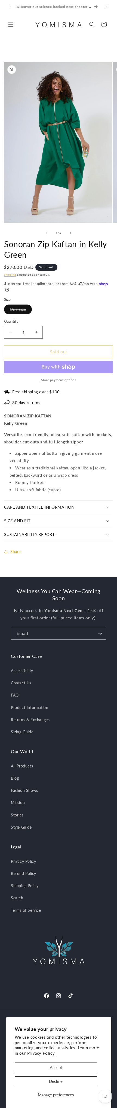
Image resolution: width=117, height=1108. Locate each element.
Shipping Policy (25, 885)
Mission (18, 802)
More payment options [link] (58, 380)
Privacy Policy (23, 861)
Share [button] (15, 551)
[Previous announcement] (10, 7)
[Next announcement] (107, 7)
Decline (56, 1081)
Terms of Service (26, 910)
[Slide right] (70, 233)
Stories (17, 815)
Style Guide (21, 827)
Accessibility (22, 670)
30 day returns (26, 402)
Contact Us (21, 683)
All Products (22, 766)
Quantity (11, 321)
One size (21, 310)
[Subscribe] (100, 633)
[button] (11, 24)
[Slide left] (47, 233)
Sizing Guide (22, 732)
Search (17, 897)
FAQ (15, 695)
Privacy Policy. (41, 1053)
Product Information (29, 707)
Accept (56, 1067)
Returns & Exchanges (30, 719)
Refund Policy (23, 873)
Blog (15, 778)
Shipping (10, 274)
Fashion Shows (24, 790)
